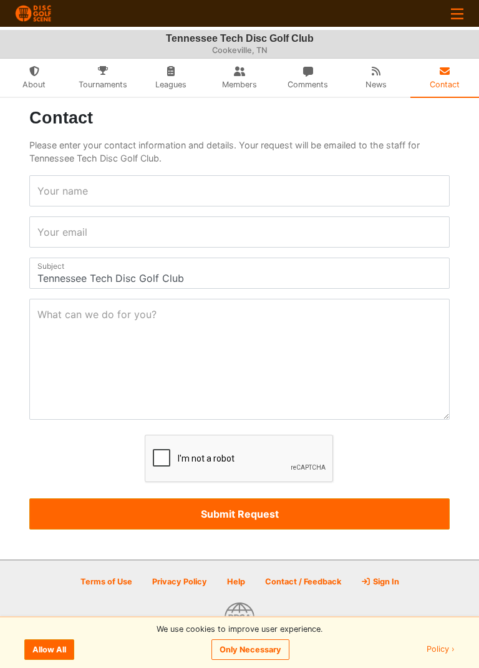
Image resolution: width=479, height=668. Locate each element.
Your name (41, 191)
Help (236, 581)
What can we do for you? (41, 314)
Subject (41, 266)
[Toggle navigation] (457, 13)
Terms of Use (106, 581)
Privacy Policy (179, 581)
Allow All (49, 649)
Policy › (441, 650)
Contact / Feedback (303, 581)
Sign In (385, 581)
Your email (41, 232)
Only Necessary (250, 649)
